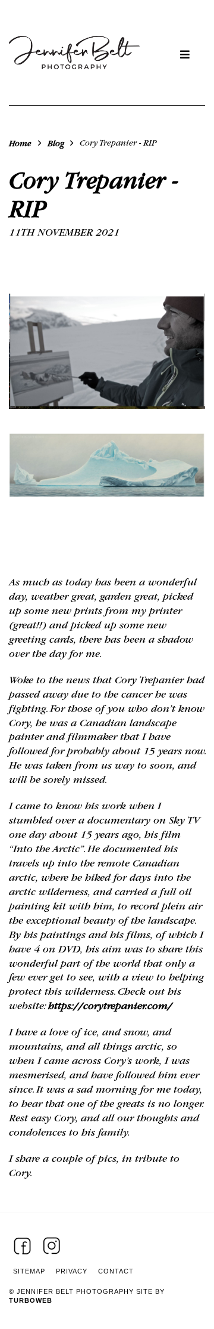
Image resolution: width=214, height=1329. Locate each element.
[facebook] (22, 1245)
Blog (56, 143)
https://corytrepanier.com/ (110, 1006)
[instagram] (51, 1245)
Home (20, 143)
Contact (116, 1271)
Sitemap (29, 1271)
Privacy (71, 1271)
